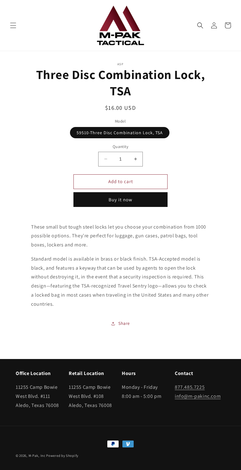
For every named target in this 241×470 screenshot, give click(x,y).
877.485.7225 (190, 387)
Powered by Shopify (62, 455)
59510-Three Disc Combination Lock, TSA (120, 132)
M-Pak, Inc (37, 455)
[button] (13, 25)
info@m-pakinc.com (198, 396)
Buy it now (120, 200)
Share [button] (124, 323)
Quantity (120, 146)
